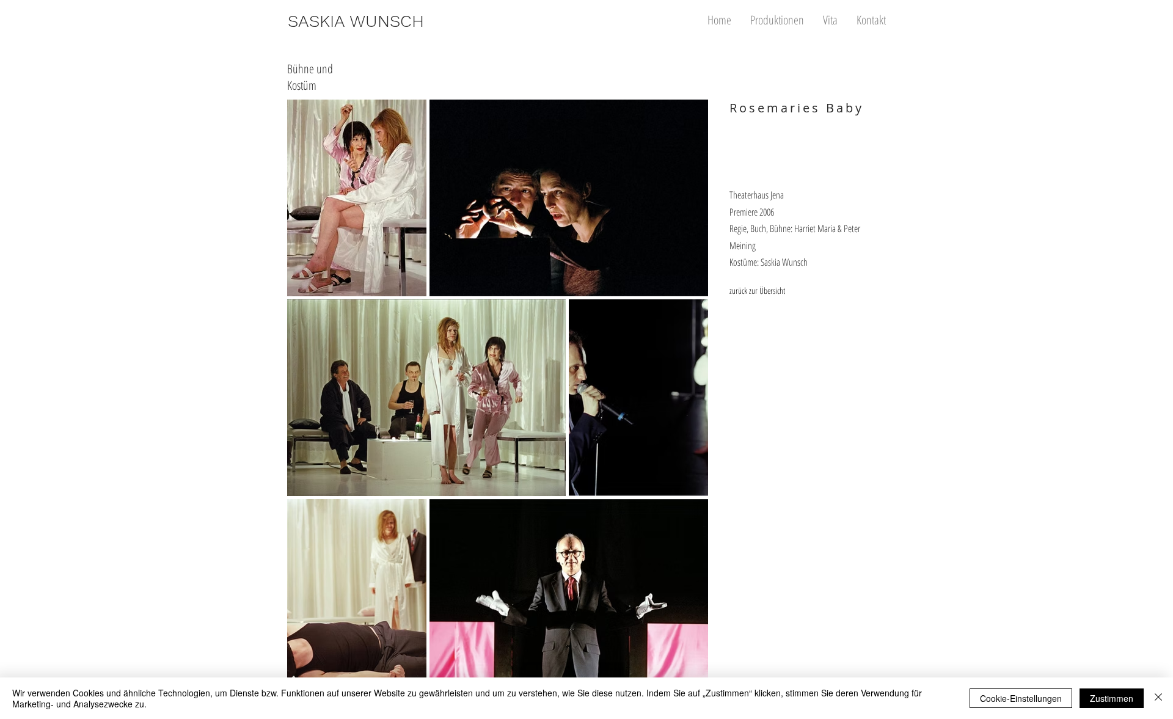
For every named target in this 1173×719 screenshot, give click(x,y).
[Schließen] (1158, 698)
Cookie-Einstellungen (1021, 698)
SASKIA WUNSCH (356, 21)
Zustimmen (1111, 698)
